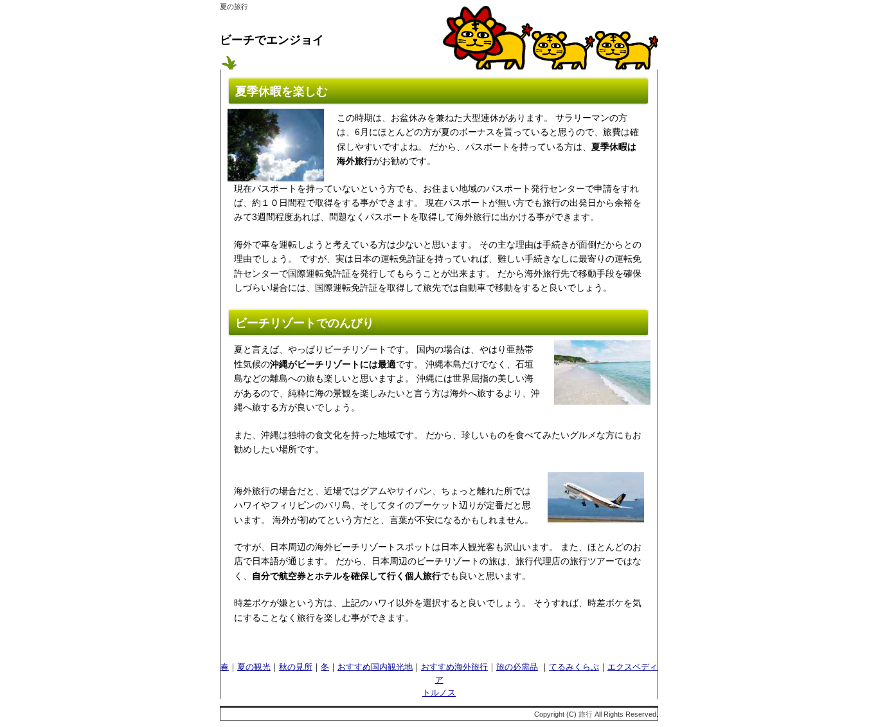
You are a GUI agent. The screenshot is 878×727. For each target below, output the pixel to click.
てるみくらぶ (574, 667)
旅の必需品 (517, 667)
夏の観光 (254, 667)
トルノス (439, 692)
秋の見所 (295, 667)
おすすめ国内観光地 (375, 667)
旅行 (585, 714)
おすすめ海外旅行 (454, 667)
